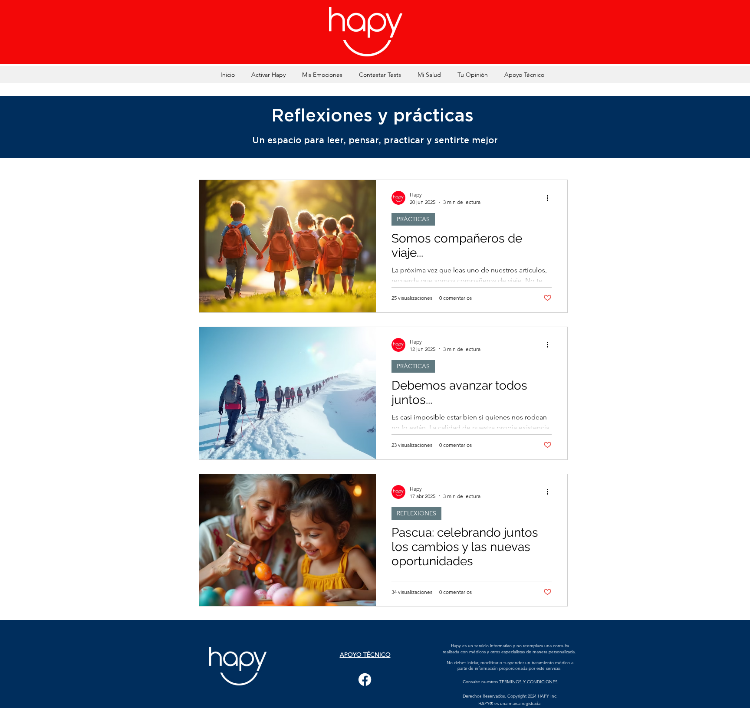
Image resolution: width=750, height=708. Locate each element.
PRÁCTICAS (413, 219)
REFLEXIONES (416, 513)
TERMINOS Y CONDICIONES (528, 682)
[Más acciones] (550, 198)
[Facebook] (364, 679)
